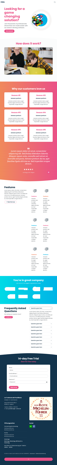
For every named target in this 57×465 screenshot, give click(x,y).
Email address (13, 373)
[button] (41, 408)
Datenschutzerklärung (41, 453)
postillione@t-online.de (14, 408)
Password (12, 379)
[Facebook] (34, 426)
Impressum (32, 453)
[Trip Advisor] (30, 426)
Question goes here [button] (36, 308)
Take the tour (11, 202)
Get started (9, 31)
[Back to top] (28, 459)
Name (10, 367)
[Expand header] (55, 2)
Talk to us (9, 317)
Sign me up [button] (13, 387)
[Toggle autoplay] (48, 172)
